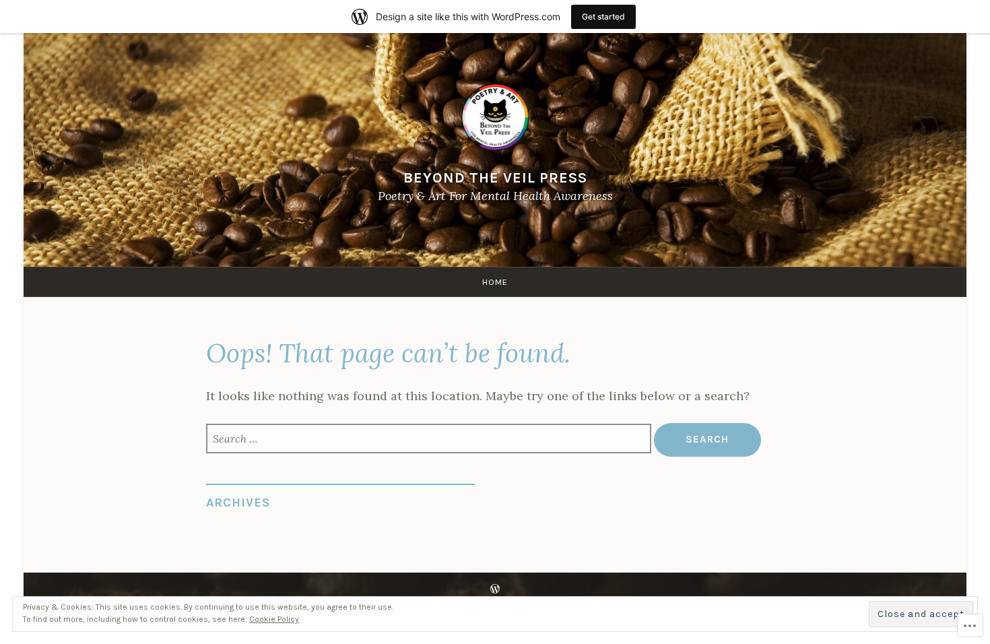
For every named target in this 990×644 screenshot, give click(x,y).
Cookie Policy (274, 619)
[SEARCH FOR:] (429, 439)
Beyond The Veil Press (495, 177)
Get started (603, 16)
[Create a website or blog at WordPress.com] (495, 589)
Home (495, 282)
